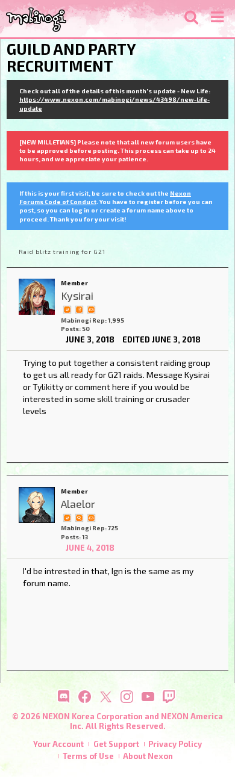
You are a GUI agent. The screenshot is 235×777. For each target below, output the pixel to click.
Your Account (58, 744)
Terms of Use (88, 756)
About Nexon (148, 756)
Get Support (116, 744)
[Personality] (91, 308)
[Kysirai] (37, 297)
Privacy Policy (175, 744)
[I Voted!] (67, 308)
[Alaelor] (37, 505)
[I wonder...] (79, 517)
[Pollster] (79, 308)
